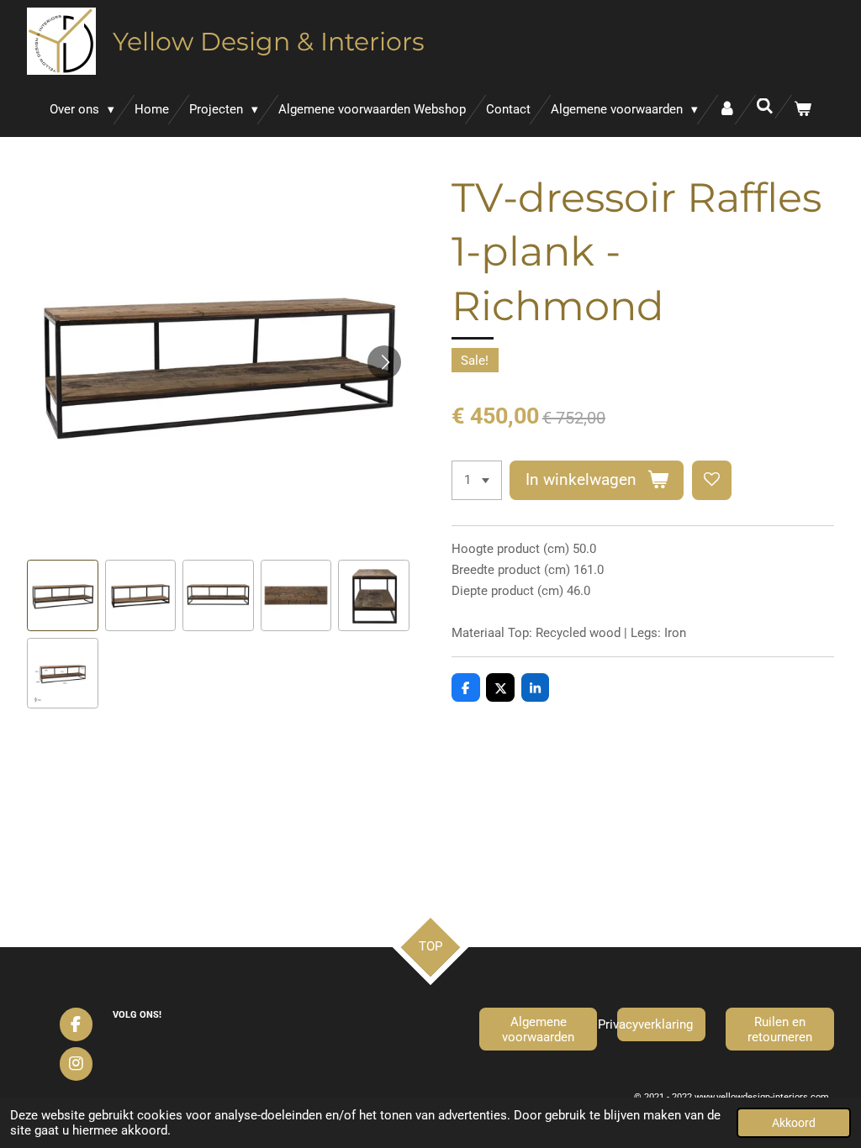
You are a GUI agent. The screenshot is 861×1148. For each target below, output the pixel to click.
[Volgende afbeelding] (384, 362)
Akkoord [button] (794, 1123)
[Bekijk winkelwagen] (802, 109)
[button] (62, 595)
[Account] (727, 109)
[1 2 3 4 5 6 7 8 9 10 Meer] (477, 480)
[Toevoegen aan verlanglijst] (712, 480)
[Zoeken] (765, 106)
